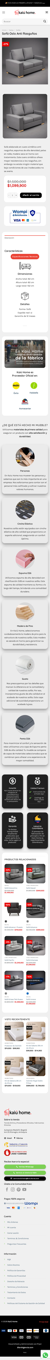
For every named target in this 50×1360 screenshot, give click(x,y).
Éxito (16, 393)
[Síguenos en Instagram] (13, 1190)
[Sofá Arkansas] (35, 945)
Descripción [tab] (9, 238)
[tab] (25, 256)
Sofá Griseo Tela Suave (14, 999)
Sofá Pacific (9, 960)
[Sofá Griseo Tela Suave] (14, 980)
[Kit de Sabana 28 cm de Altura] (14, 1066)
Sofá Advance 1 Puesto (14, 927)
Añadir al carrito (31, 195)
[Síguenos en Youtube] (24, 1190)
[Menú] (3, 12)
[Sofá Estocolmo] (14, 873)
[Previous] (4, 87)
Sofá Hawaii (31, 888)
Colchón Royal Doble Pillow (34, 1082)
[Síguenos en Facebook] (7, 1190)
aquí (42, 794)
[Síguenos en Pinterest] (19, 1190)
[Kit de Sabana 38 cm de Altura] (35, 1031)
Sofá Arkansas (32, 960)
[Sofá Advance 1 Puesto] (14, 908)
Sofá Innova (31, 999)
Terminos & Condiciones (18, 1238)
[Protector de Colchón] (14, 1031)
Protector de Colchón (13, 1046)
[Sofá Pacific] (14, 945)
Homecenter (25, 408)
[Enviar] (44, 21)
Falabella (34, 392)
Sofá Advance (31, 927)
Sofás (18, 30)
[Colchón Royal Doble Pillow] (35, 1066)
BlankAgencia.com (25, 1347)
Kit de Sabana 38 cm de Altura (34, 1047)
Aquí (43, 3)
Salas (11, 30)
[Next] (12, 87)
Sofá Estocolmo (11, 888)
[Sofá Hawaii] (35, 873)
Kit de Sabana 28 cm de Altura (13, 1082)
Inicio (4, 30)
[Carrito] (46, 12)
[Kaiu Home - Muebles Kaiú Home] (25, 12)
